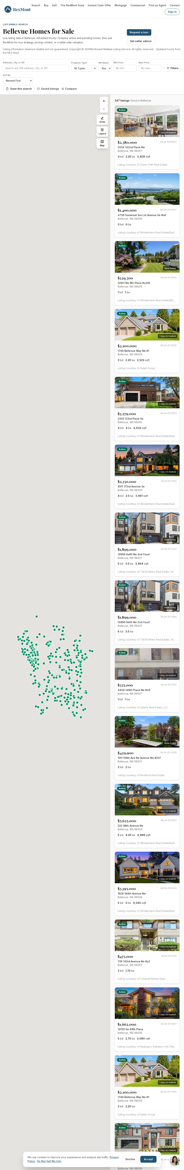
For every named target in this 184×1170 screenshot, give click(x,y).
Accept (148, 1159)
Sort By (7, 75)
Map (102, 145)
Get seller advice (141, 41)
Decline (130, 1159)
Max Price (144, 62)
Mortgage (121, 5)
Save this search (21, 88)
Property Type (79, 62)
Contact (175, 5)
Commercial (137, 5)
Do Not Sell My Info (49, 1161)
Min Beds (104, 62)
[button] (61, 639)
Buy (46, 5)
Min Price (118, 62)
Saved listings (50, 88)
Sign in (172, 11)
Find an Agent (157, 5)
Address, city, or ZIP (14, 62)
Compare (71, 88)
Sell (54, 5)
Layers (102, 133)
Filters (174, 68)
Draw (102, 121)
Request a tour (139, 32)
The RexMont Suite (72, 5)
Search (35, 5)
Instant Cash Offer (99, 5)
